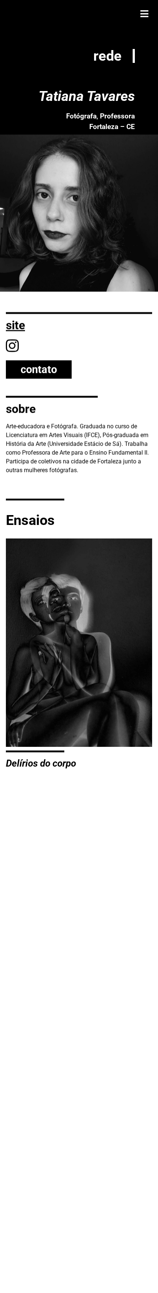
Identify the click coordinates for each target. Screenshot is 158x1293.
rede (107, 56)
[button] (144, 13)
